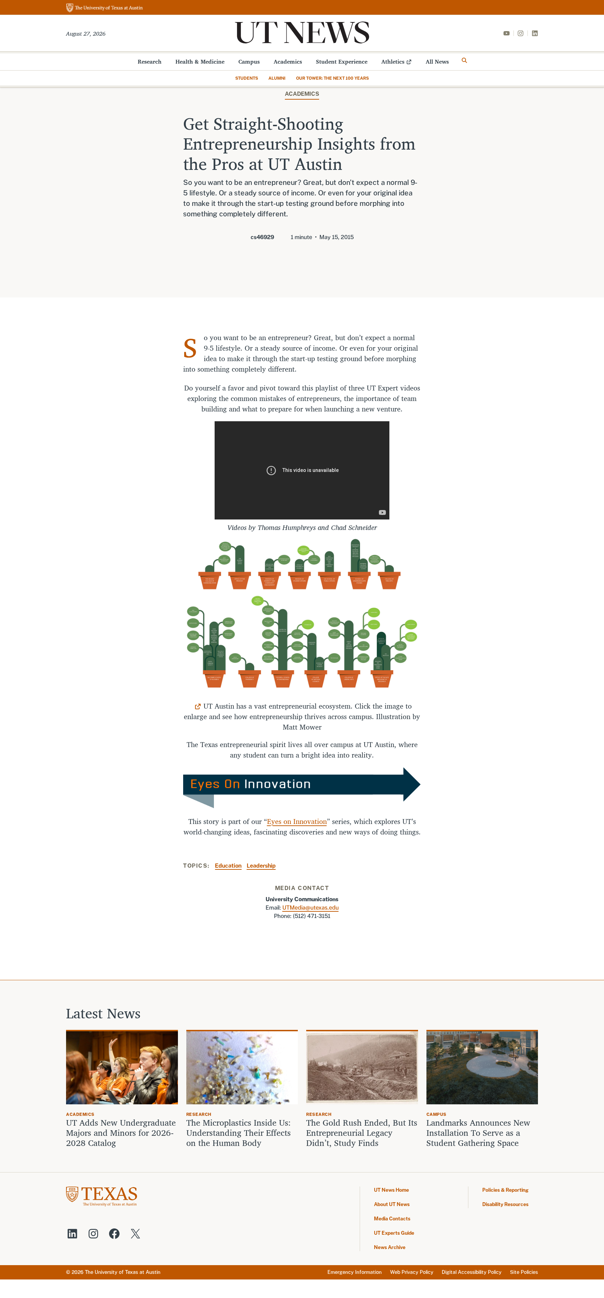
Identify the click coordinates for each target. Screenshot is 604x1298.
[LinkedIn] (535, 33)
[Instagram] (520, 33)
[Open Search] (464, 60)
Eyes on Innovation (297, 821)
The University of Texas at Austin (122, 1272)
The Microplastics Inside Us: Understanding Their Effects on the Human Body (238, 1133)
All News (437, 61)
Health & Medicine (199, 61)
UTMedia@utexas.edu (310, 907)
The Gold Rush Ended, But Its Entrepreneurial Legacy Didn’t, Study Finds (361, 1133)
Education (228, 865)
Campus (249, 61)
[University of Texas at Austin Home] (104, 8)
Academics (288, 61)
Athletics (392, 61)
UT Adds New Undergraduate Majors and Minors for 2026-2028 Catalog (121, 1133)
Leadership (261, 865)
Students (246, 78)
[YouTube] (506, 33)
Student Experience (341, 61)
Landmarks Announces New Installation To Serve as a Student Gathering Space (478, 1133)
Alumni (277, 78)
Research (149, 61)
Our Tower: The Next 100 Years (332, 78)
